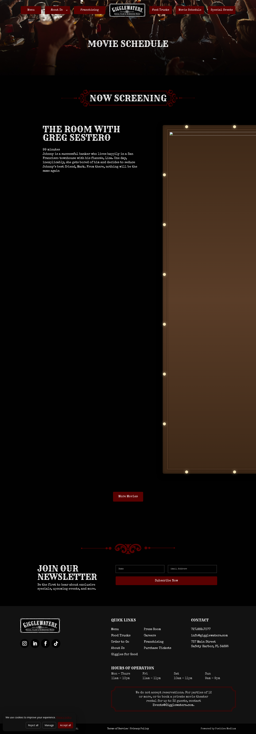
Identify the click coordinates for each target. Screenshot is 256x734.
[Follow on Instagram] (24, 643)
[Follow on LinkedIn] (35, 643)
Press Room (152, 629)
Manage (49, 725)
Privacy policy (63, 717)
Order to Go (120, 642)
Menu (30, 10)
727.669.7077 (201, 629)
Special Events (222, 10)
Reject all (33, 725)
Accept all (65, 725)
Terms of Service (117, 729)
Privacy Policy (139, 729)
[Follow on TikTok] (55, 643)
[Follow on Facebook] (45, 643)
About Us (57, 10)
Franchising (89, 10)
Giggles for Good (124, 654)
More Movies (128, 496)
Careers (150, 635)
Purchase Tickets (157, 648)
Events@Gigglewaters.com (173, 705)
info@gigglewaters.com (209, 635)
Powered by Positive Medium (218, 729)
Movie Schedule (190, 10)
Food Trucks (160, 10)
